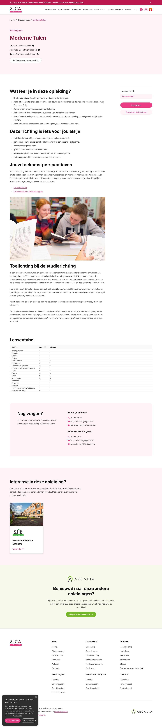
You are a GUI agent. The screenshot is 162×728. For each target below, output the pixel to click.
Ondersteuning (92, 655)
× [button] (36, 697)
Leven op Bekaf (59, 692)
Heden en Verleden (94, 664)
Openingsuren (58, 684)
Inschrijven (124, 651)
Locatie (55, 679)
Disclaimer (124, 679)
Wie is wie (124, 655)
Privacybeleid (126, 684)
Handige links (126, 647)
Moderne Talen (39, 20)
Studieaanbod (50, 9)
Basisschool (87, 9)
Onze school (57, 655)
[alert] (20, 710)
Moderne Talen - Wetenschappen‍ (28, 191)
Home (12, 20)
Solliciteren (125, 659)
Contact (128, 9)
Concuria (41, 715)
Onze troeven (92, 651)
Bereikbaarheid (58, 688)
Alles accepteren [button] (12, 720)
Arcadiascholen (61, 711)
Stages (123, 664)
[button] (64, 9)
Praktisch (56, 659)
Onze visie (90, 647)
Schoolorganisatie (94, 659)
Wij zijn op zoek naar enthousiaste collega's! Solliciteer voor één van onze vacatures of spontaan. (47, 2)
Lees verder (18, 716)
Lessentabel (127, 96)
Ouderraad (90, 668)
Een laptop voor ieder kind (131, 668)
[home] (16, 9)
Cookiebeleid (126, 688)
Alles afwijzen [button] (28, 720)
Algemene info (128, 91)
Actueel (55, 664)
